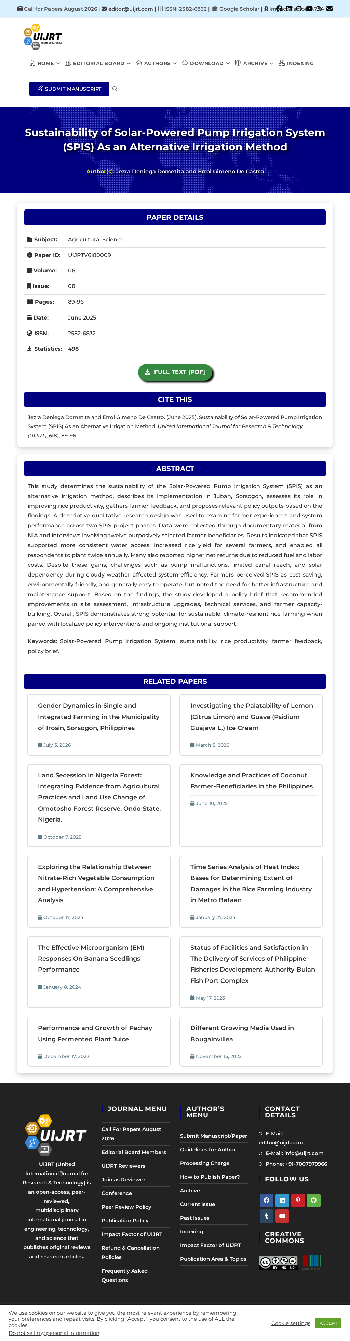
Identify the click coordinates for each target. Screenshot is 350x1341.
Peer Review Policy (126, 1207)
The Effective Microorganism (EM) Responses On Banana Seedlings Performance (91, 959)
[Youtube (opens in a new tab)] (309, 8)
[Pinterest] (298, 1200)
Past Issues (195, 1218)
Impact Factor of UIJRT (132, 1234)
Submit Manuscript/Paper (213, 1136)
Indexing (191, 1231)
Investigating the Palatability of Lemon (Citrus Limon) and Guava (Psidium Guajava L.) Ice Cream (251, 717)
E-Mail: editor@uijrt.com (281, 1138)
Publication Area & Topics (213, 1259)
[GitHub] (314, 1200)
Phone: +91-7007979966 (296, 1164)
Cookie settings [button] (290, 1323)
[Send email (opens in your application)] (328, 8)
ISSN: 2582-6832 (185, 8)
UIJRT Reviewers (123, 1166)
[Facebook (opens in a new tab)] (279, 8)
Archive (190, 1190)
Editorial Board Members (134, 1152)
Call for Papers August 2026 (60, 8)
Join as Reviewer (123, 1179)
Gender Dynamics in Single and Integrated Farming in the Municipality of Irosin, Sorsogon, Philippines (98, 717)
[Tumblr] (266, 1216)
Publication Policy (125, 1220)
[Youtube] (282, 1216)
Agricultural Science (96, 239)
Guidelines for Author (208, 1149)
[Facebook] (266, 1200)
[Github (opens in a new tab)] (299, 8)
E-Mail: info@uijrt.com (295, 1153)
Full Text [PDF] (177, 372)
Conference (117, 1193)
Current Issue (197, 1204)
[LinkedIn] (282, 1200)
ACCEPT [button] (328, 1323)
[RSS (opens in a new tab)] (319, 8)
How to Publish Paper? (210, 1177)
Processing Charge (204, 1163)
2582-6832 (82, 333)
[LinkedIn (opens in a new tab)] (289, 8)
